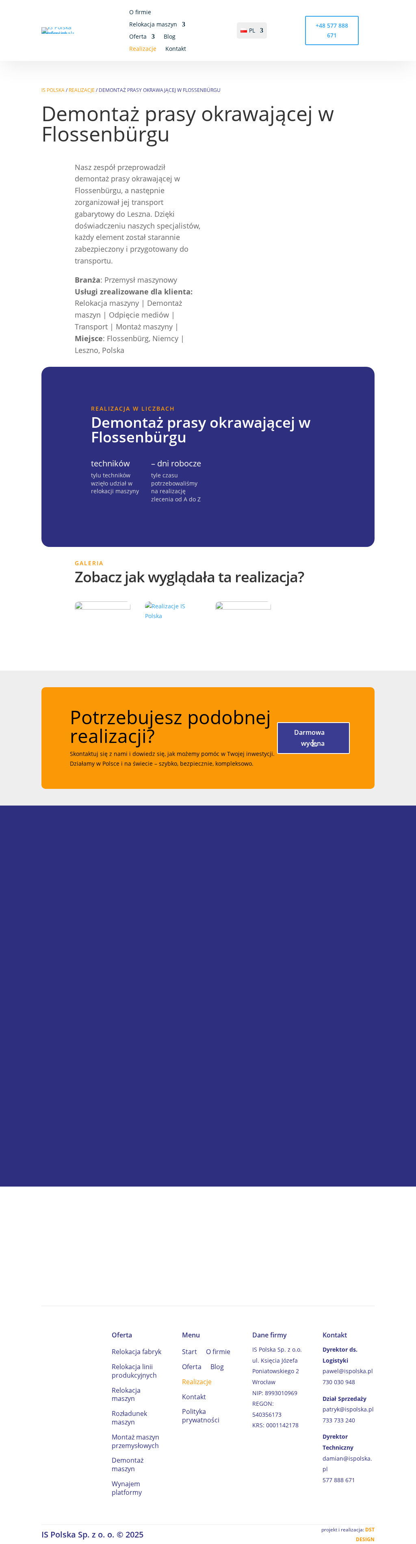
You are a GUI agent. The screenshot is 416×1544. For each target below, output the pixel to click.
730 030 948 (339, 1382)
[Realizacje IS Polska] (173, 616)
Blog (170, 37)
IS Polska (53, 90)
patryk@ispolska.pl (348, 1409)
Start (189, 1352)
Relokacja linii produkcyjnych (134, 1371)
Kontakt (175, 49)
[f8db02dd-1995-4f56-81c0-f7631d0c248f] (102, 607)
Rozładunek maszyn (129, 1417)
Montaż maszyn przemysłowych (135, 1441)
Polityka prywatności (200, 1415)
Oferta (138, 37)
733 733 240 (339, 1420)
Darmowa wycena (309, 738)
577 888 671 (339, 1480)
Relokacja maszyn (153, 25)
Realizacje (142, 49)
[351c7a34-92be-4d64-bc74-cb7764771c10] (243, 607)
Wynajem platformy (127, 1488)
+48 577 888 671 (332, 30)
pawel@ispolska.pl (348, 1371)
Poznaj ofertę (328, 1245)
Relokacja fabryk (136, 1352)
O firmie (140, 12)
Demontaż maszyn (127, 1464)
